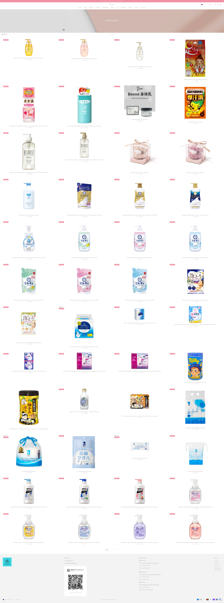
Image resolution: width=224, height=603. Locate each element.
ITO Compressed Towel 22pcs (84, 471)
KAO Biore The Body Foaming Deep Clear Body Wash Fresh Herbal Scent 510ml (140, 542)
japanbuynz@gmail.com (72, 563)
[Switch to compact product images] (6, 34)
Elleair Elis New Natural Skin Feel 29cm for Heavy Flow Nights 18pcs (29, 371)
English (210, 4)
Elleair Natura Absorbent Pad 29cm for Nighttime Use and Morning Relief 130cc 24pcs (84, 371)
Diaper (85, 7)
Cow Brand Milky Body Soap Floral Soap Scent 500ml (140, 257)
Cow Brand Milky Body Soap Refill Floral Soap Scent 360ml (84, 300)
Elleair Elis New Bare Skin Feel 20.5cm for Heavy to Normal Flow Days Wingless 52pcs (195, 324)
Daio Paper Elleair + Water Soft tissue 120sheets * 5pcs (84, 346)
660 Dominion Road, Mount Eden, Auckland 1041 (149, 563)
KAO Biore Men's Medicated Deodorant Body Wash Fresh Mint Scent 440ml (84, 507)
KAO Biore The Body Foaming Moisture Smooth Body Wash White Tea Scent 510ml (195, 542)
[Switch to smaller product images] (4, 34)
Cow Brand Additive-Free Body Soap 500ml (29, 215)
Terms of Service (217, 570)
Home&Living (105, 7)
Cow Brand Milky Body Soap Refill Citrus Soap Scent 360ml (28, 300)
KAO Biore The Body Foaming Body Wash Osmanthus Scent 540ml (28, 542)
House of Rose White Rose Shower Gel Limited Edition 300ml (84, 411)
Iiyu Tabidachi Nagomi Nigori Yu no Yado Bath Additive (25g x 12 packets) (140, 416)
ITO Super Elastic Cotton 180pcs (195, 471)
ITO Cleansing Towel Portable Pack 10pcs (195, 427)
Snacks (112, 7)
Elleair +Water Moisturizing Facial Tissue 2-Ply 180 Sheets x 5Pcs (140, 323)
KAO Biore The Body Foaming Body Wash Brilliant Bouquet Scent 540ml (195, 507)
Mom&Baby (123, 7)
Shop (7, 11)
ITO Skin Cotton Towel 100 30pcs (140, 458)
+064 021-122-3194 (69, 560)
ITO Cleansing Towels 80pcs (29, 471)
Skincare (91, 7)
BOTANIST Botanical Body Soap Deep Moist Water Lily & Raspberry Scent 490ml (84, 159)
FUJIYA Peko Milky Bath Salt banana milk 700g (195, 382)
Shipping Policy (217, 568)
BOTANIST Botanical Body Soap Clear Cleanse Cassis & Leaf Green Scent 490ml (29, 172)
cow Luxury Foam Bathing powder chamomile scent (195, 300)
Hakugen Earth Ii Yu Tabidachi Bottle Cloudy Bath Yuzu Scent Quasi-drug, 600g (28, 428)
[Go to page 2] (117, 548)
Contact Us (216, 562)
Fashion (136, 7)
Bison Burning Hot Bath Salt (195, 122)
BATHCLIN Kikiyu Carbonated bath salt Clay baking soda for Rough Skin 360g (29, 126)
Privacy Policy (217, 564)
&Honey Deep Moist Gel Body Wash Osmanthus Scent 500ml (28, 58)
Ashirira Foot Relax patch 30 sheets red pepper (195, 79)
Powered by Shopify (112, 599)
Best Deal (143, 7)
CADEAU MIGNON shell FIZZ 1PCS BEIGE (140, 172)
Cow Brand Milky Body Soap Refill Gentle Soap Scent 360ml (139, 300)
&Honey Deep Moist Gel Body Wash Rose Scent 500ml (84, 58)
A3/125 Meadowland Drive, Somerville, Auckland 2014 (150, 574)
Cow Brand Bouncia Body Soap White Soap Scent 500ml (195, 215)
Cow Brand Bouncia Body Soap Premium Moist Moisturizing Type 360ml (84, 215)
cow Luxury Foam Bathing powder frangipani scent (28, 342)
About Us (216, 560)
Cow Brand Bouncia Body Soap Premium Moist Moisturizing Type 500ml (140, 215)
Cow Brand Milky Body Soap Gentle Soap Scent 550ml (195, 257)
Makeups (130, 7)
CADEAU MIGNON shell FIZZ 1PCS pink (195, 172)
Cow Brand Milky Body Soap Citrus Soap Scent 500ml (84, 257)
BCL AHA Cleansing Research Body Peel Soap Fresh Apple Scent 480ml (84, 126)
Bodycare (98, 7)
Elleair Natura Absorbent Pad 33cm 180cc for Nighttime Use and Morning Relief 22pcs (140, 371)
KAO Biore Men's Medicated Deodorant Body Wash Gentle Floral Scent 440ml (139, 507)
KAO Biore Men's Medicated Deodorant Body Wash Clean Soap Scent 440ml (29, 507)
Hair (118, 7)
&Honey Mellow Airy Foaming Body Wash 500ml (139, 66)
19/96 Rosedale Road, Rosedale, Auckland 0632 (149, 584)
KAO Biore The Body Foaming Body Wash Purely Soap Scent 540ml (84, 542)
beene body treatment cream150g (140, 119)
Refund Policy (217, 566)
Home (80, 7)
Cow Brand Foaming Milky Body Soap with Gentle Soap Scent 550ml (28, 257)
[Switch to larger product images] (2, 34)
